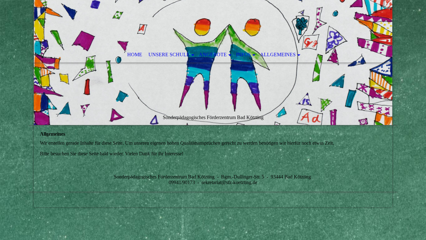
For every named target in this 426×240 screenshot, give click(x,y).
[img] (213, 62)
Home (134, 54)
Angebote (213, 54)
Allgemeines (278, 54)
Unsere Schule (169, 54)
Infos (243, 54)
